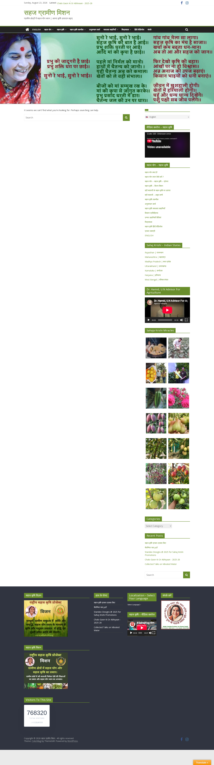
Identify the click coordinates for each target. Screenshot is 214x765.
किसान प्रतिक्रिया (151, 212)
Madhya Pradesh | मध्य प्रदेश (158, 261)
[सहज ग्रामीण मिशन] (27, 30)
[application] (167, 144)
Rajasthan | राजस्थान (154, 252)
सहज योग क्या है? (151, 172)
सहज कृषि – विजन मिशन (154, 185)
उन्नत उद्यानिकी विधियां (153, 217)
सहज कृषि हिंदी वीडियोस (153, 226)
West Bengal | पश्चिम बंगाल (156, 279)
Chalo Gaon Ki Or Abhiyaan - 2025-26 (162, 559)
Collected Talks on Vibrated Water (161, 564)
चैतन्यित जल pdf (151, 547)
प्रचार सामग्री (150, 231)
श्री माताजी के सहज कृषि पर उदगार (157, 190)
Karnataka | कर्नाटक (153, 270)
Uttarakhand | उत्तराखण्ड (155, 266)
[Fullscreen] (186, 320)
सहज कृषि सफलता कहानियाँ (155, 208)
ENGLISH (36, 29)
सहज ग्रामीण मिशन (47, 12)
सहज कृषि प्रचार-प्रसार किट (155, 543)
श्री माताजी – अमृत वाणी (154, 194)
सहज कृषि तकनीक (76, 29)
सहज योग (47, 29)
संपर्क (149, 29)
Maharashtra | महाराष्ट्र (155, 257)
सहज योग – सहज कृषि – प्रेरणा (156, 181)
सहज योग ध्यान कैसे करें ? (154, 176)
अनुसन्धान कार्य (94, 29)
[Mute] (181, 320)
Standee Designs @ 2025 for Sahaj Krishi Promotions (82, 2)
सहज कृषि (60, 29)
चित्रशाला (125, 29)
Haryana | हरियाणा (153, 275)
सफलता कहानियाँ (110, 29)
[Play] (148, 320)
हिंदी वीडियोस (139, 29)
